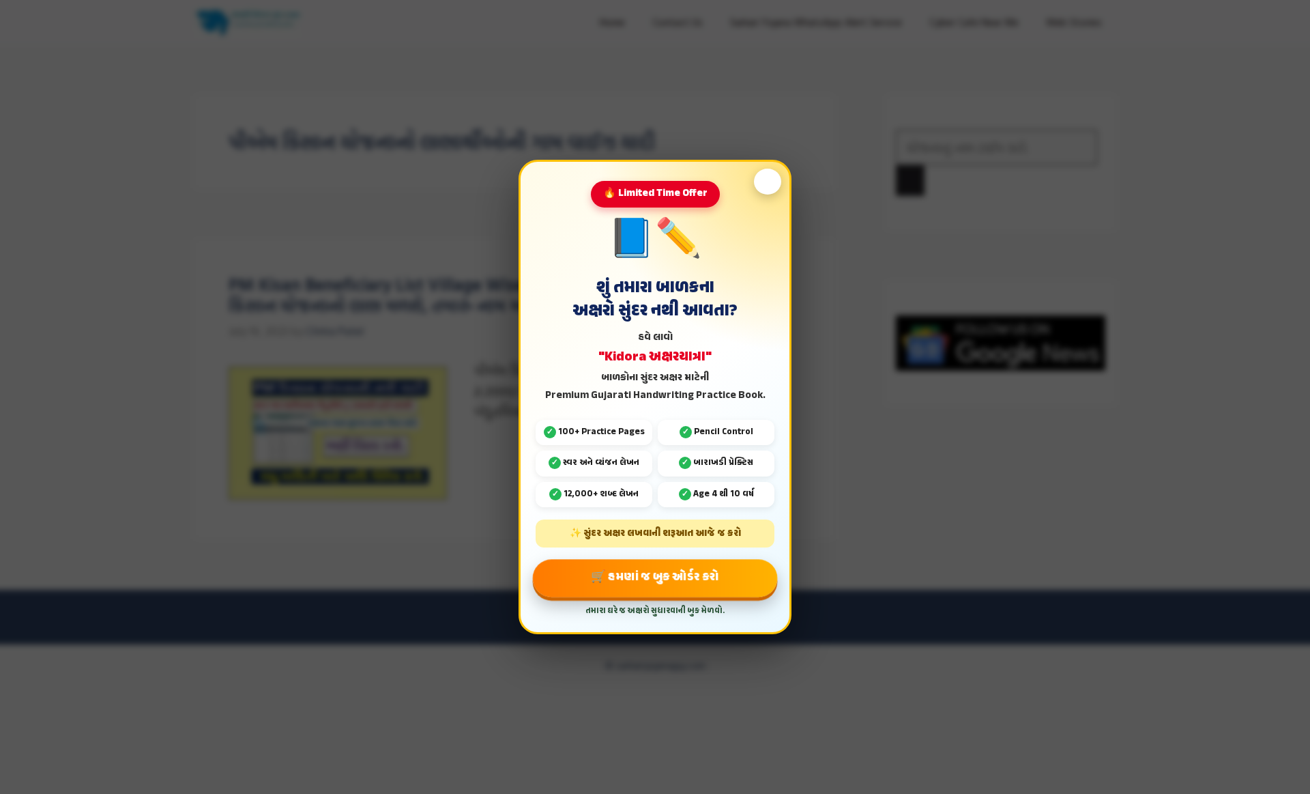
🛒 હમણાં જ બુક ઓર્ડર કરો (654, 577)
